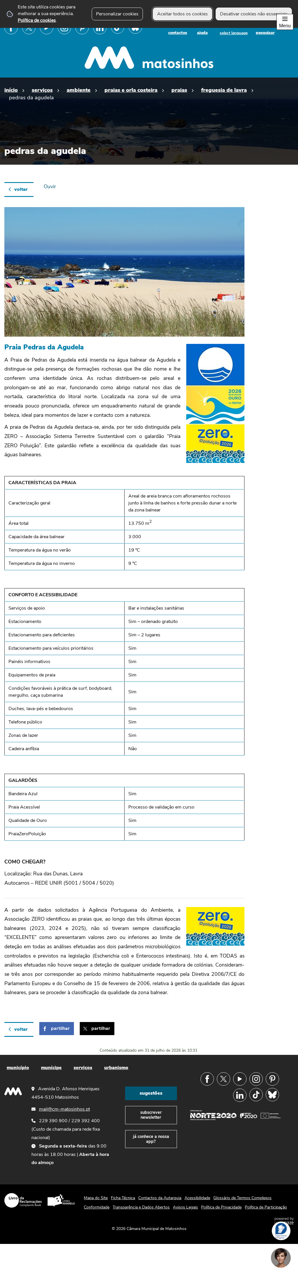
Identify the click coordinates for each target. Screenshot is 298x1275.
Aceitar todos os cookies (182, 14)
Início (11, 90)
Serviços (42, 90)
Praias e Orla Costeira (130, 90)
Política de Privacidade (221, 1207)
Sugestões (151, 1093)
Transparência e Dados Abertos (141, 1207)
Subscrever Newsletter (151, 1114)
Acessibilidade (197, 1198)
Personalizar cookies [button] (117, 14)
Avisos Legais (185, 1207)
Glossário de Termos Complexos (242, 1198)
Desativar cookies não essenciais (254, 14)
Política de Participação (266, 1207)
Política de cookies (37, 20)
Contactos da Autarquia (159, 1198)
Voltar (21, 189)
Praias (179, 90)
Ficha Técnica (123, 1198)
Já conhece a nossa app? (151, 1139)
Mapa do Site (96, 1198)
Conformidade (96, 1207)
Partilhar (60, 1028)
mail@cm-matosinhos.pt (64, 1109)
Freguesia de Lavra (224, 90)
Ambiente (79, 90)
